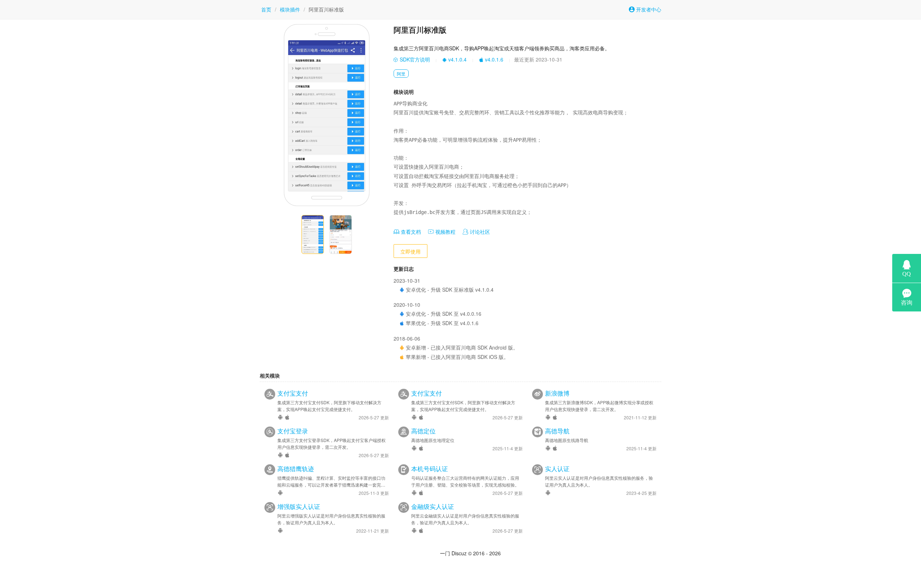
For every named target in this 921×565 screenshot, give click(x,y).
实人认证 (557, 468)
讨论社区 (479, 231)
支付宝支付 (292, 393)
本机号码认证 (429, 468)
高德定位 (423, 431)
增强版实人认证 (298, 506)
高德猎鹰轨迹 (295, 468)
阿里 (401, 73)
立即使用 (410, 251)
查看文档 (410, 231)
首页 (266, 9)
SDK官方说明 (414, 59)
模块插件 (290, 9)
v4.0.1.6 (493, 59)
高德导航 (557, 431)
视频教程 (444, 231)
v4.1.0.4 (457, 59)
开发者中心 (648, 9)
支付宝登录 (292, 431)
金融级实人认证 (432, 506)
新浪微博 (557, 393)
